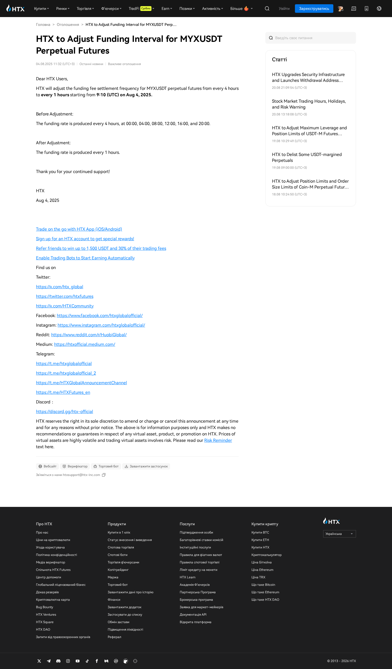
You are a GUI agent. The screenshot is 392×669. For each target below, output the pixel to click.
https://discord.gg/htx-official (64, 411)
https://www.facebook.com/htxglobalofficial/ (100, 315)
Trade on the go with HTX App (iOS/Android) (79, 229)
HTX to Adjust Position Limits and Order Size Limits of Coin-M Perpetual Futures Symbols (310, 184)
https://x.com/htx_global (59, 286)
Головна (43, 24)
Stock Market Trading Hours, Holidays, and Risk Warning (309, 104)
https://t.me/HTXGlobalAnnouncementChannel (81, 382)
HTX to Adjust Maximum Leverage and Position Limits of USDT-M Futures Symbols (309, 131)
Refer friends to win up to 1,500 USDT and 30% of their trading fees (101, 248)
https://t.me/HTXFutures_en (63, 392)
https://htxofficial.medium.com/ (84, 344)
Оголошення (68, 24)
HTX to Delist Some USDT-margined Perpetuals (307, 157)
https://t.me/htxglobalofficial (64, 363)
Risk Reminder (218, 440)
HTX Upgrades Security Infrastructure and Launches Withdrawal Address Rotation (308, 77)
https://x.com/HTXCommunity (65, 306)
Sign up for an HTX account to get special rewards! (85, 238)
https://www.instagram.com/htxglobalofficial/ (101, 325)
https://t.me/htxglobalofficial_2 (66, 373)
